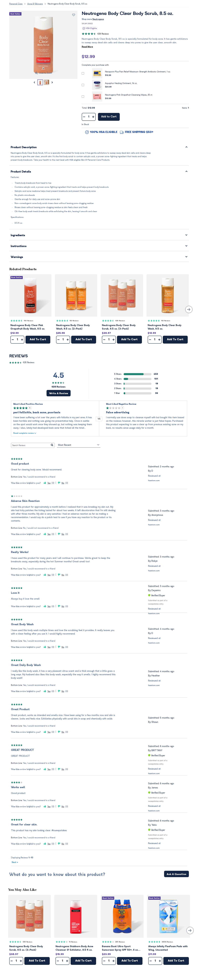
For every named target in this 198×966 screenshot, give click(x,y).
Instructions (19, 246)
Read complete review (23, 433)
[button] (30, 295)
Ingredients (18, 235)
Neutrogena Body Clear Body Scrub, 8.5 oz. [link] (68, 4)
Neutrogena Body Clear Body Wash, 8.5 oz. (164, 327)
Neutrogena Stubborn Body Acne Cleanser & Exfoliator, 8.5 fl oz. (74, 948)
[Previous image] (34, 82)
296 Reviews (120, 942)
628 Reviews (103, 34)
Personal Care (15, 4)
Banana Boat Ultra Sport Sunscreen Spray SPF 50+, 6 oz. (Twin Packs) (120, 948)
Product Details (21, 171)
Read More (87, 47)
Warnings (17, 257)
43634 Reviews (167, 942)
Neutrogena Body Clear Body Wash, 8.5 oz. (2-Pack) (73, 327)
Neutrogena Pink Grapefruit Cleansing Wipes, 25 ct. (129, 95)
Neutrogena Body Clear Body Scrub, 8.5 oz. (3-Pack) (119, 327)
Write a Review (58, 393)
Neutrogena (98, 19)
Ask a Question (176, 874)
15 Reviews (73, 942)
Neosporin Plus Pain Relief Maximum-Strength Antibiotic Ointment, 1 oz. (138, 71)
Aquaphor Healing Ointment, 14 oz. (121, 83)
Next (15, 862)
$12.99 (88, 56)
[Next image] (52, 82)
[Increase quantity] (93, 117)
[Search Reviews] (52, 445)
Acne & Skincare (35, 4)
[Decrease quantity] (84, 117)
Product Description (24, 147)
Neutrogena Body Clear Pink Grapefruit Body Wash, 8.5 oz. (27, 327)
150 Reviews (74, 321)
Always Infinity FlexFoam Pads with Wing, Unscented (168, 948)
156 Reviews (28, 321)
